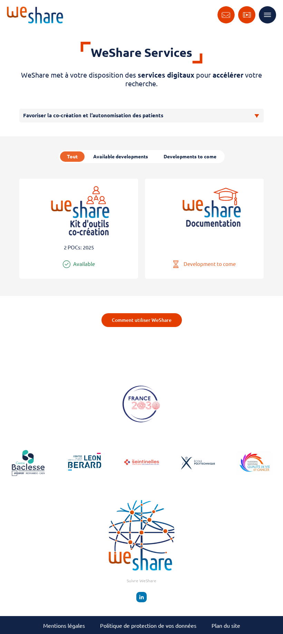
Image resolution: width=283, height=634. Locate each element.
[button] (78, 229)
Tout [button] (72, 156)
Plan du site (226, 626)
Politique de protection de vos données (148, 626)
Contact (226, 14)
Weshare (35, 15)
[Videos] (246, 14)
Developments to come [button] (190, 156)
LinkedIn (141, 597)
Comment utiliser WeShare (142, 320)
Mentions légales (64, 626)
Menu (267, 14)
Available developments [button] (120, 156)
